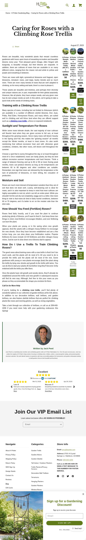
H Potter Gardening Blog (20, 13)
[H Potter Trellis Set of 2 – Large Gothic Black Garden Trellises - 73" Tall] (80, 218)
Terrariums (35, 477)
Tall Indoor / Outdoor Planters (41, 463)
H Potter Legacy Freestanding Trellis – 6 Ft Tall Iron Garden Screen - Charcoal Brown (80, 68)
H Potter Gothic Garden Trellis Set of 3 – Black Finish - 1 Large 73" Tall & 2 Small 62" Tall (80, 186)
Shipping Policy (11, 459)
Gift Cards (9, 488)
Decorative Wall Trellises (39, 473)
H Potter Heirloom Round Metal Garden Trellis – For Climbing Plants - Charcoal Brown (73, 70)
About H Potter (11, 450)
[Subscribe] (60, 424)
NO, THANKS (64, 530)
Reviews (9, 479)
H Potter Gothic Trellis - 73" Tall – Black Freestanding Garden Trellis (65, 233)
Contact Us (9, 475)
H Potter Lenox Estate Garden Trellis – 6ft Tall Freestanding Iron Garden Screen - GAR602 (65, 127)
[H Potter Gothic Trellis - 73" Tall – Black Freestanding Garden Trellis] (65, 218)
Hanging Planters (37, 481)
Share (17, 46)
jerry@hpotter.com (68, 450)
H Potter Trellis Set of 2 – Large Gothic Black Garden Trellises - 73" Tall (80, 234)
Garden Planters (37, 485)
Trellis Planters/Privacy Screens (39, 468)
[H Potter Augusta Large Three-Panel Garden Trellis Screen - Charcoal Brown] (80, 110)
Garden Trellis (36, 450)
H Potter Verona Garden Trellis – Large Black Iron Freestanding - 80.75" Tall (73, 185)
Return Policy (10, 463)
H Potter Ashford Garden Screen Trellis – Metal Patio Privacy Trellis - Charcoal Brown (65, 186)
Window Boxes (36, 490)
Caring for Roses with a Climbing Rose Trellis (47, 13)
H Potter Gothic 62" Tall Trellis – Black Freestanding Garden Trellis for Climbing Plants (73, 236)
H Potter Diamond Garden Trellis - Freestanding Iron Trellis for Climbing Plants (73, 127)
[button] (6, 5)
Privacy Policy (10, 455)
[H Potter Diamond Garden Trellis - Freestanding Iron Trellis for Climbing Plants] (73, 110)
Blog (7, 484)
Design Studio (10, 471)
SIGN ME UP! (64, 523)
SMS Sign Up (10, 467)
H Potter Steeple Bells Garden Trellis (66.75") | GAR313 (65, 64)
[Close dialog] (83, 494)
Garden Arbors (36, 455)
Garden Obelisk (36, 459)
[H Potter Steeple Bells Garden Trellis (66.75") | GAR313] (65, 51)
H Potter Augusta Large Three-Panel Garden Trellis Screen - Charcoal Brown (80, 126)
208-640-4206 (68, 460)
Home (8, 13)
